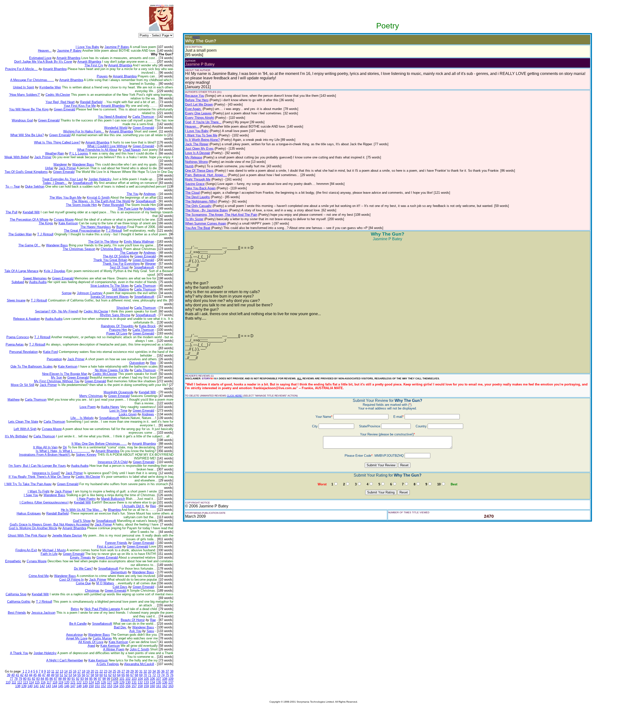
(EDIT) (196, 37)
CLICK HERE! (234, 395)
